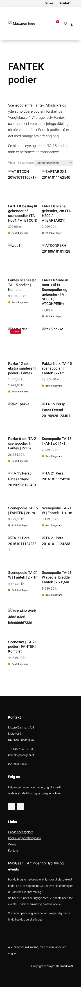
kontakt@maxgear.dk (21, 755)
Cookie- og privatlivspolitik (24, 838)
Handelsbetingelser (20, 832)
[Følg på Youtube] (20, 806)
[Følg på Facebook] (11, 806)
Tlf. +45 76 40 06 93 (20, 749)
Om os (49, 4)
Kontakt (65, 4)
